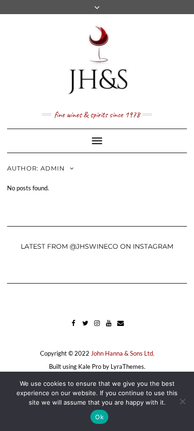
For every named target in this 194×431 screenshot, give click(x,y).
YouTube (109, 327)
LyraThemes (127, 366)
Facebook (74, 327)
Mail (121, 327)
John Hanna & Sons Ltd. (122, 353)
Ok (99, 417)
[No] (182, 401)
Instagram (97, 327)
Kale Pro (89, 366)
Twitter (85, 327)
